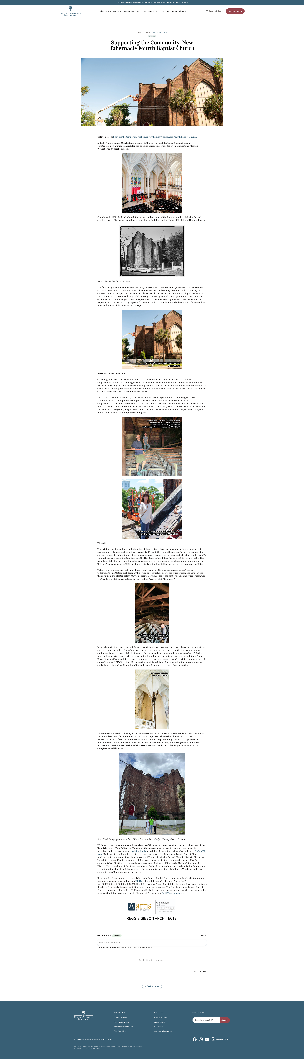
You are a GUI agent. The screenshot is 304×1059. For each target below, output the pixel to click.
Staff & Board (159, 1022)
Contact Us (158, 1027)
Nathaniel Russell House (123, 1027)
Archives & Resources (163, 1031)
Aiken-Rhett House (121, 1022)
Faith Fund (152, 36)
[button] (105, 11)
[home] (70, 11)
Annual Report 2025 (81, 1048)
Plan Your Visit (120, 1031)
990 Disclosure (94, 1048)
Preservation (160, 33)
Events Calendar (120, 1018)
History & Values (161, 1018)
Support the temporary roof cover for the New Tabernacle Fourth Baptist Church (155, 136)
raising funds (139, 851)
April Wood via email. (173, 893)
